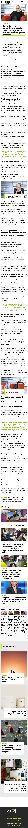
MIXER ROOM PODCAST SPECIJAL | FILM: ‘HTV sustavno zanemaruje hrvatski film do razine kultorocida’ (11, 575)
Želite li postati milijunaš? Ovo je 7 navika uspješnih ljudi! (12, 679)
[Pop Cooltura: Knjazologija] (14, 515)
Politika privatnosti (14, 820)
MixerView (5, 568)
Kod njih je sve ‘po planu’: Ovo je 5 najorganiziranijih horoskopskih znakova (15, 787)
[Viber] (16, 59)
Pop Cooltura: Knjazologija (13, 525)
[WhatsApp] (10, 59)
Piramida (4, 502)
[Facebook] (4, 59)
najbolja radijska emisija (15, 502)
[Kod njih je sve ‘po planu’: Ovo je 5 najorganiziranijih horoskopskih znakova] (14, 771)
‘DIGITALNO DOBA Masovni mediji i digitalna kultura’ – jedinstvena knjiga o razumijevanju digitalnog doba (13, 548)
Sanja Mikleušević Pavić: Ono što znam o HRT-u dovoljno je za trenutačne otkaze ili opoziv (14, 600)
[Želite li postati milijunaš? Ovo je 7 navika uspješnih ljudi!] (14, 664)
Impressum (9, 818)
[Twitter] (7, 59)
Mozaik (5, 23)
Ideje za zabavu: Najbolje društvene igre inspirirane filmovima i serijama (12, 749)
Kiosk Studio (16, 825)
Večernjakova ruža (7, 499)
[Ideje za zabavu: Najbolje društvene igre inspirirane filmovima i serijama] (14, 732)
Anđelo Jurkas (6, 523)
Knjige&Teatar (6, 542)
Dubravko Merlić (18, 499)
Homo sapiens (21, 497)
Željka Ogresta (12, 497)
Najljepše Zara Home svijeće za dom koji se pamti (17, 713)
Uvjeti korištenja (17, 818)
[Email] (13, 59)
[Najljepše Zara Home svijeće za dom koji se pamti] (14, 698)
